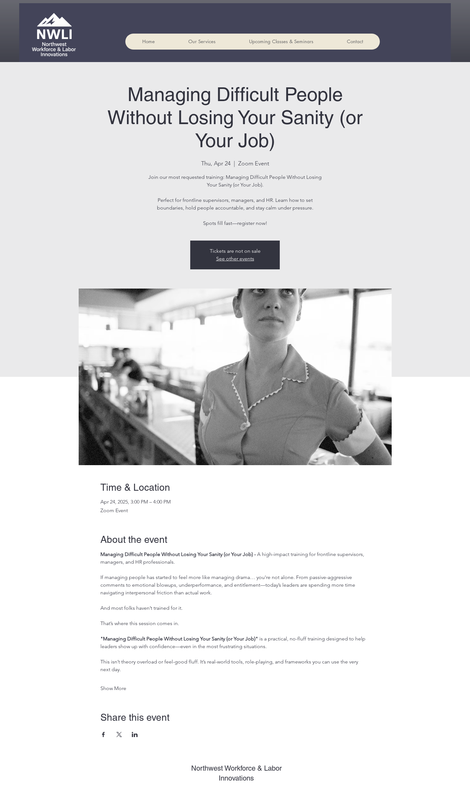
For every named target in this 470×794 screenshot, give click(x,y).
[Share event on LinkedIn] (135, 734)
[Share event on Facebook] (103, 734)
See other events (235, 259)
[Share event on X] (119, 734)
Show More (113, 688)
